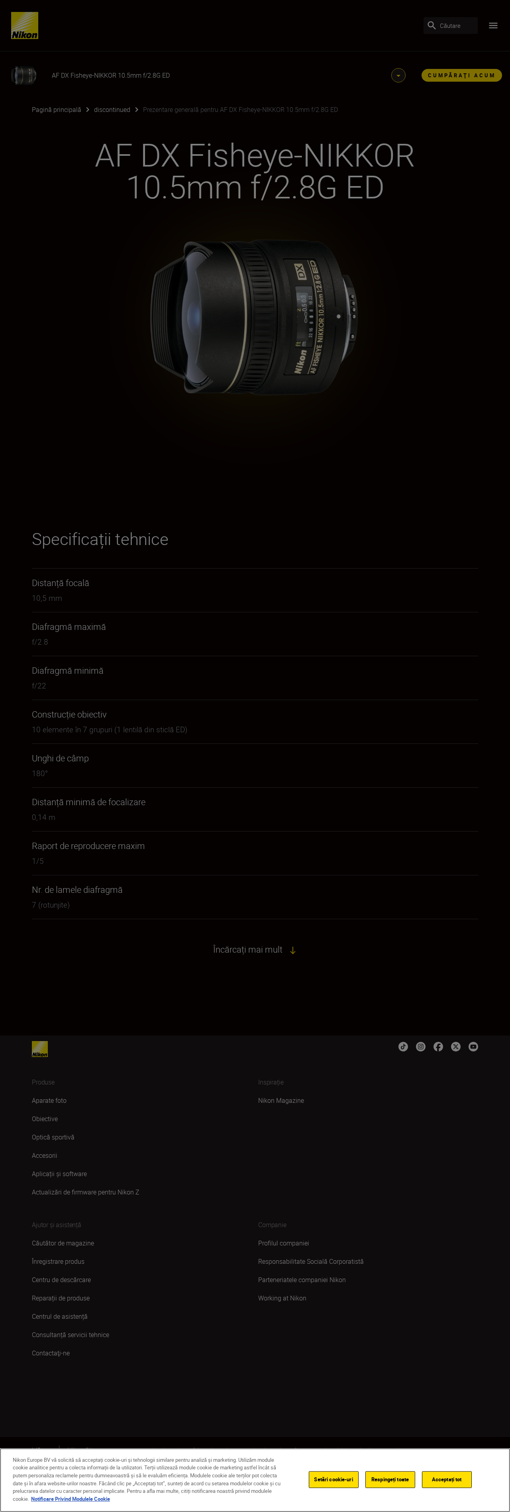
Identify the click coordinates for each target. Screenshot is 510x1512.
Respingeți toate (390, 1479)
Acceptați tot (447, 1479)
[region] (255, 1480)
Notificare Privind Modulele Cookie (70, 1498)
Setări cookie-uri (333, 1479)
